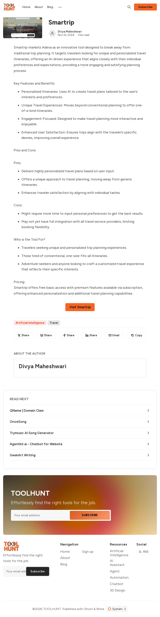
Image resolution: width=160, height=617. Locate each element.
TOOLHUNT (52, 609)
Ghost (88, 609)
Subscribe (145, 7)
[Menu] (59, 7)
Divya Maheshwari (70, 31)
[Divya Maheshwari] (52, 33)
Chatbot (116, 584)
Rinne (100, 609)
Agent (115, 571)
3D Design (117, 590)
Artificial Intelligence (30, 323)
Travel (54, 323)
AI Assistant (117, 563)
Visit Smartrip (80, 307)
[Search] (129, 7)
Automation (119, 577)
